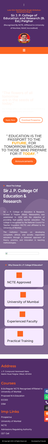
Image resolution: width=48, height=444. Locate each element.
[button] (24, 50)
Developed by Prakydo (38, 441)
